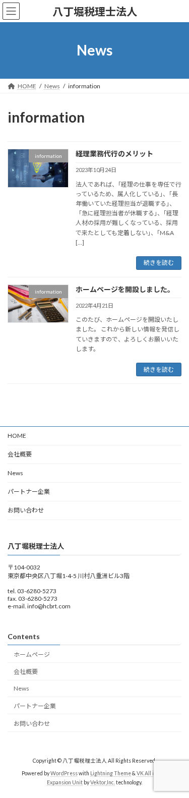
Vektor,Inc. (102, 782)
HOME (17, 435)
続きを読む (159, 262)
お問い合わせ (26, 510)
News (15, 473)
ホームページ (32, 654)
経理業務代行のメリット (114, 153)
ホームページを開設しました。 (125, 289)
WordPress (64, 773)
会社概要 (20, 454)
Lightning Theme (110, 773)
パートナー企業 (29, 491)
